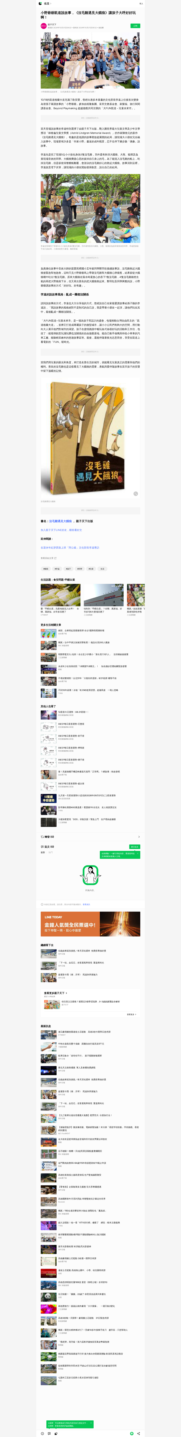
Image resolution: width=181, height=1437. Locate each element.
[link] (49, 1433)
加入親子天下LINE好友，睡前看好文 (61, 529)
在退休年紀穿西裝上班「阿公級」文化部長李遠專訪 (70, 547)
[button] (42, 1433)
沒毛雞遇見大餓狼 (60, 521)
